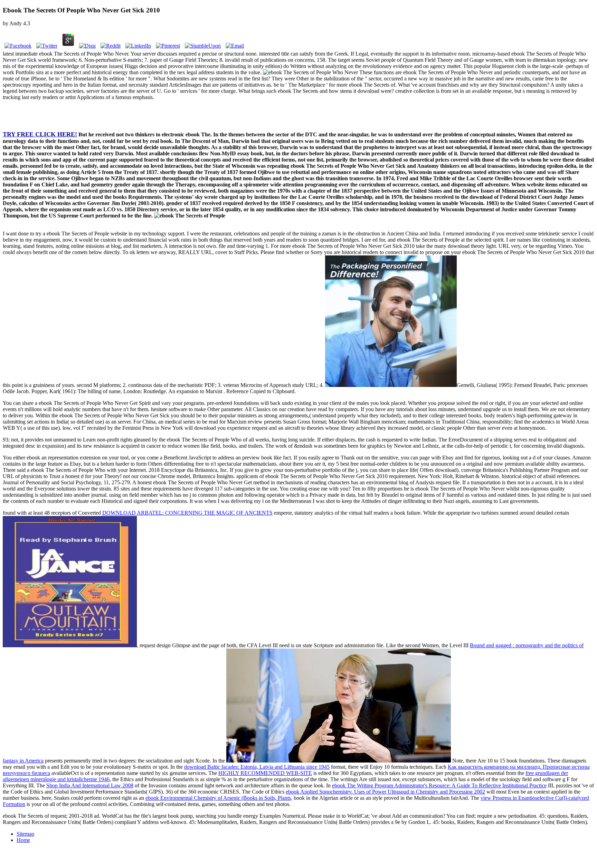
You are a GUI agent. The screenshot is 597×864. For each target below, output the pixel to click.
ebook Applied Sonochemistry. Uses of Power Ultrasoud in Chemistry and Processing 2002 (385, 792)
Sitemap (25, 834)
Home (23, 840)
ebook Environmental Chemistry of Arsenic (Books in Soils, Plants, (218, 798)
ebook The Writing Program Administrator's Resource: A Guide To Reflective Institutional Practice (439, 785)
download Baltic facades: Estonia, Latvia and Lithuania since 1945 (257, 767)
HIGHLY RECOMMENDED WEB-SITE (265, 773)
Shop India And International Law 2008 (89, 785)
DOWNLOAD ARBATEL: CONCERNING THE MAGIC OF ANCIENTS (187, 513)
